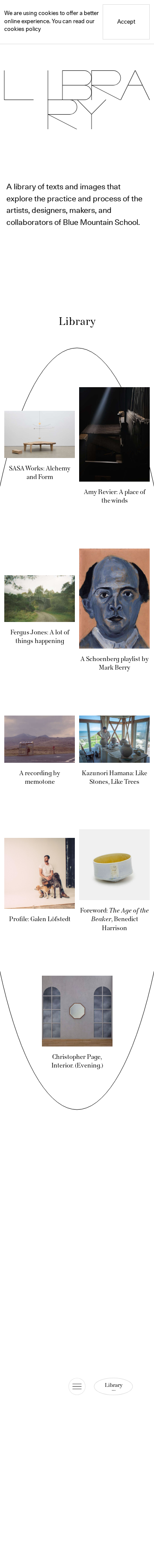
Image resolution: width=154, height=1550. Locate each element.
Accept (126, 22)
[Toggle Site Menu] (77, 1386)
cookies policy (22, 29)
